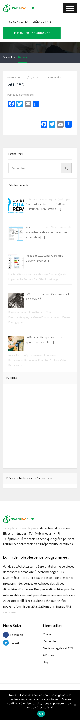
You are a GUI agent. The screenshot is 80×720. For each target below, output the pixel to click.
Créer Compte (41, 21)
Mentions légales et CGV (58, 648)
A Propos (48, 655)
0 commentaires (53, 77)
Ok (41, 713)
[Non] (75, 705)
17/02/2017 (31, 77)
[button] (5, 21)
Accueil (7, 57)
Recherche (49, 641)
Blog (46, 662)
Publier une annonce (33, 33)
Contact (48, 634)
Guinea (22, 57)
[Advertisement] (40, 426)
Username (13, 77)
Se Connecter (18, 21)
